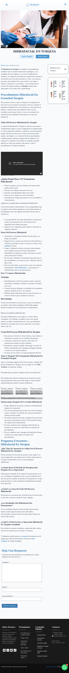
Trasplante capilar (42, 643)
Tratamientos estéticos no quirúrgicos (24, 642)
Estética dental (24, 647)
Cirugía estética (25, 638)
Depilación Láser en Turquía (63, 84)
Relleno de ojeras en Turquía (55, 94)
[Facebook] (4, 650)
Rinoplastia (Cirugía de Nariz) (42, 647)
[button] (6, 4)
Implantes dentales (42, 656)
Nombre (5, 587)
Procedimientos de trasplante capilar (25, 633)
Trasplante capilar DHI (42, 652)
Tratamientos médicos (24, 656)
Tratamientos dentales (40, 639)
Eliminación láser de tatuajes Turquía (63, 96)
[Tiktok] (15, 650)
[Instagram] (7, 650)
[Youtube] (11, 650)
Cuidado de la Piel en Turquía (55, 84)
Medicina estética (5, 65)
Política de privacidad (51, 666)
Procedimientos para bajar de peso (26, 651)
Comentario (6, 562)
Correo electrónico (7, 596)
